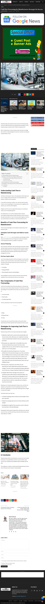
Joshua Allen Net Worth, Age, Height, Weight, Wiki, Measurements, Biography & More (39, 358)
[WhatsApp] (27, 94)
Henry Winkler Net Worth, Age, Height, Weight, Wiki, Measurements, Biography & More (39, 341)
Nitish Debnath (4, 11)
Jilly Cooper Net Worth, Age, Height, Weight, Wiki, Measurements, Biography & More (39, 278)
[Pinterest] (25, 94)
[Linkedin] (30, 94)
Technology (14, 1)
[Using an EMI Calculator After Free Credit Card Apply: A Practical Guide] (13, 103)
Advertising (38, 1)
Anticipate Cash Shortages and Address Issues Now (13, 178)
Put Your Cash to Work (8, 180)
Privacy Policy (30, 600)
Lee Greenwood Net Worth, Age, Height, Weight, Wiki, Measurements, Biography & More (39, 198)
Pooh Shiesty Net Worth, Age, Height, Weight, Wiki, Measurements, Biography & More (39, 262)
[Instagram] (34, 591)
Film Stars (32, 1)
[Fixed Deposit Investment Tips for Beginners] (40, 103)
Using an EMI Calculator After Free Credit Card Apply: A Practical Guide (13, 108)
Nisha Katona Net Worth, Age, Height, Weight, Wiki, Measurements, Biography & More (39, 325)
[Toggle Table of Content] (26, 174)
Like (42, 117)
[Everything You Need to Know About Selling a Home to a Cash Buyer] (15, 476)
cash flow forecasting (7, 237)
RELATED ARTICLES (4, 98)
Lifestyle (21, 1)
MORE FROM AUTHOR (13, 98)
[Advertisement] (15, 120)
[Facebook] (19, 94)
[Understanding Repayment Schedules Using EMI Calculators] (22, 103)
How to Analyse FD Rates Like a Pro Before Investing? (31, 108)
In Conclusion (4, 185)
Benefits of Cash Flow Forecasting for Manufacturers (12, 176)
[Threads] (16, 531)
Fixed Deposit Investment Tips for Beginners (40, 107)
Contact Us (15, 600)
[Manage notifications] (42, 601)
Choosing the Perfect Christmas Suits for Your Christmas (7, 508)
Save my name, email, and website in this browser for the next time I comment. (14, 560)
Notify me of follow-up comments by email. (8, 563)
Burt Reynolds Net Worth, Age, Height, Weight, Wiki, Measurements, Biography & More (39, 214)
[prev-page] (41, 99)
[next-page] (43, 99)
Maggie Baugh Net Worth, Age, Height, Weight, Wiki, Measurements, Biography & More (39, 372)
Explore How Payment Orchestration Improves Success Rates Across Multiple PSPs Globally (4, 109)
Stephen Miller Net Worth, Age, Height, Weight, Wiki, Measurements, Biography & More (39, 247)
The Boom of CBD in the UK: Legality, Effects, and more (39, 169)
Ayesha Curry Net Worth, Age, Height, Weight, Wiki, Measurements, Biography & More (39, 309)
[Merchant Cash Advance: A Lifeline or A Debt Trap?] (5, 476)
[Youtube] (42, 591)
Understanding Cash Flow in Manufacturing (10, 175)
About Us (10, 600)
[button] (42, 1)
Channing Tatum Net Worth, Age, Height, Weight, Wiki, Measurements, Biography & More (39, 294)
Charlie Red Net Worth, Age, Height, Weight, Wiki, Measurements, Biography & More (23, 509)
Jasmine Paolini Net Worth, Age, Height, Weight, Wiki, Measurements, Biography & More (39, 230)
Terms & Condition (37, 600)
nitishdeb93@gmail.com (21, 596)
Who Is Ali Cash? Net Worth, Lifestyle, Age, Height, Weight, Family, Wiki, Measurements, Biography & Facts (24, 483)
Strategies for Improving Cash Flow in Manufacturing (12, 183)
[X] (22, 94)
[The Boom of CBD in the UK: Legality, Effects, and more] (33, 169)
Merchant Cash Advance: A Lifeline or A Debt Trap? (5, 482)
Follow (42, 120)
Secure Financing (7, 179)
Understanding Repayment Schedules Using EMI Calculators (22, 108)
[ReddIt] (33, 94)
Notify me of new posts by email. (7, 564)
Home (2, 4)
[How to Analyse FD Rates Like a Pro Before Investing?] (31, 103)
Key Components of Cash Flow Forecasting (10, 182)
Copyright (20, 600)
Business (26, 1)
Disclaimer (25, 600)
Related (5, 186)
